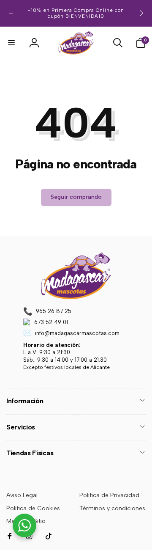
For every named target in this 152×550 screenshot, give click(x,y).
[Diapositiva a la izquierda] (11, 13)
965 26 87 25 (53, 311)
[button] (11, 42)
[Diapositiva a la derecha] (141, 13)
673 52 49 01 (51, 322)
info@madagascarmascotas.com (77, 333)
